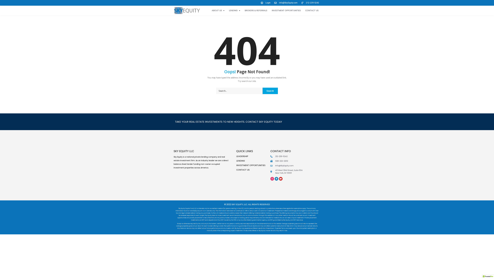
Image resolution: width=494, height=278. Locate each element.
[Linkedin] (276, 179)
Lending (233, 10)
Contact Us (312, 10)
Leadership (242, 156)
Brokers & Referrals (256, 10)
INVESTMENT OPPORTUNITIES (286, 10)
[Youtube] (281, 179)
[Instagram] (272, 179)
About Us (217, 10)
